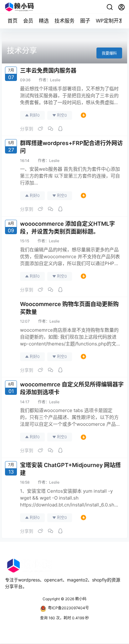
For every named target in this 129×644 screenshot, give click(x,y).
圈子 (85, 21)
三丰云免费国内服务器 (48, 70)
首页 (13, 21)
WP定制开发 (110, 21)
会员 (28, 21)
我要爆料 (109, 53)
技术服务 (64, 21)
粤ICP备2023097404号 (68, 608)
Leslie (55, 80)
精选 (44, 21)
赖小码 (80, 598)
